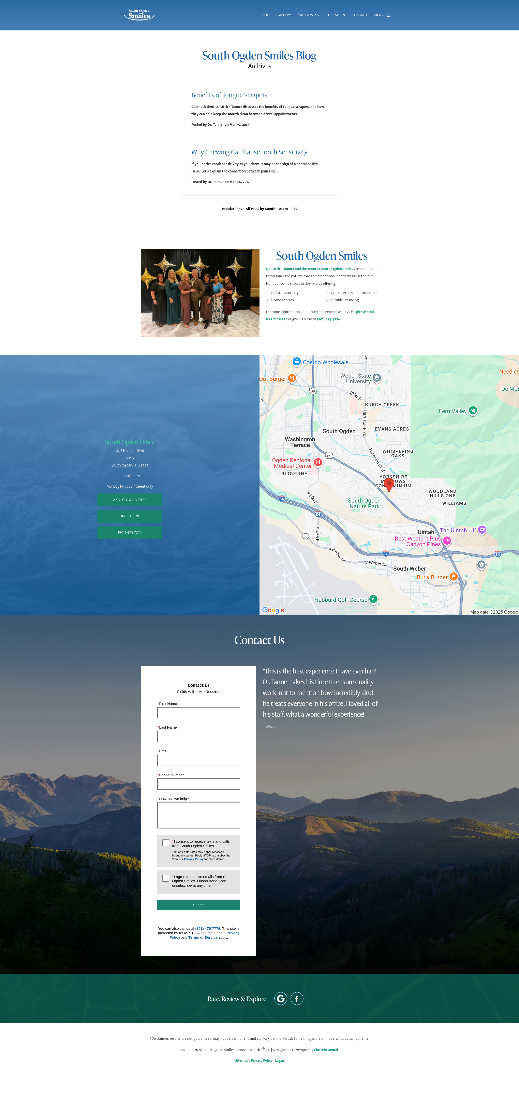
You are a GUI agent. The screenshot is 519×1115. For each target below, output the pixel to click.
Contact (359, 15)
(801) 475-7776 (207, 928)
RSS (294, 209)
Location (336, 15)
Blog (265, 15)
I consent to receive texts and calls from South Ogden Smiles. (201, 850)
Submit (198, 905)
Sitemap (241, 1061)
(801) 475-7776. (329, 319)
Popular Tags (232, 209)
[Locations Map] (389, 485)
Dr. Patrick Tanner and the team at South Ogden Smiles (309, 269)
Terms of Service (203, 937)
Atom (283, 209)
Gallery (283, 15)
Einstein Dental (326, 1050)
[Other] (280, 998)
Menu (379, 15)
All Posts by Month (260, 209)
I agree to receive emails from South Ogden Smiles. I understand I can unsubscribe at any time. (202, 881)
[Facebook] (297, 998)
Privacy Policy (194, 859)
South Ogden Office (130, 441)
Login (279, 1061)
